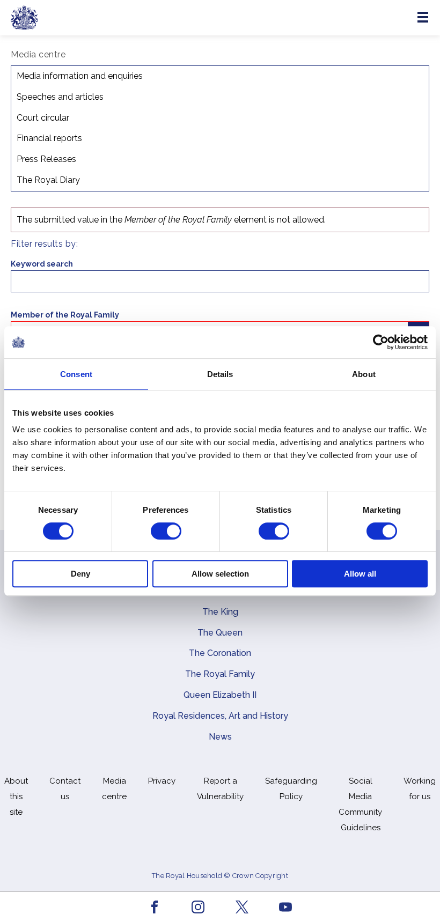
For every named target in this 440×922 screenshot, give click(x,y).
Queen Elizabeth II (220, 695)
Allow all (360, 573)
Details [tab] (220, 374)
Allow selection (220, 573)
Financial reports (49, 138)
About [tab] (364, 374)
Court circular (43, 118)
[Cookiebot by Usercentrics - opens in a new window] (381, 342)
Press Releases (46, 159)
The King (220, 612)
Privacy (161, 781)
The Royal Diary (48, 180)
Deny (80, 573)
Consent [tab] (76, 374)
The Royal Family (220, 674)
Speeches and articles (60, 97)
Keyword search (42, 264)
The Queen (220, 633)
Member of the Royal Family (65, 315)
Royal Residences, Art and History (220, 716)
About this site (16, 796)
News (220, 737)
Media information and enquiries (80, 76)
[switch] (166, 531)
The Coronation (220, 653)
